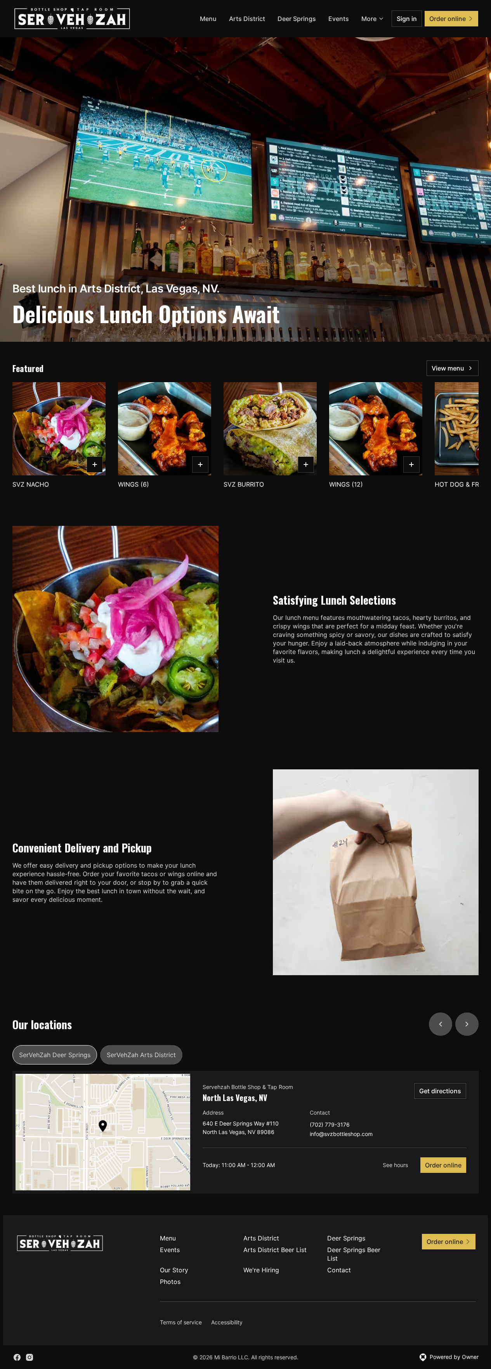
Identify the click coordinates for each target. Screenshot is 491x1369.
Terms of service (181, 1322)
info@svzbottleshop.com (341, 1134)
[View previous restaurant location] (440, 1024)
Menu (208, 19)
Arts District (247, 19)
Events (338, 19)
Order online (443, 1165)
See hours (395, 1165)
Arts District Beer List (275, 1250)
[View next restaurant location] (467, 1024)
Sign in (407, 19)
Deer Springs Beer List (353, 1254)
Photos (170, 1282)
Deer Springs (297, 19)
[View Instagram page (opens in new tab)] (29, 1357)
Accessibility (227, 1322)
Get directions (440, 1091)
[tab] (54, 1055)
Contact (339, 1270)
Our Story (174, 1270)
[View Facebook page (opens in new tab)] (17, 1357)
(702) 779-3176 (330, 1125)
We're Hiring (261, 1270)
